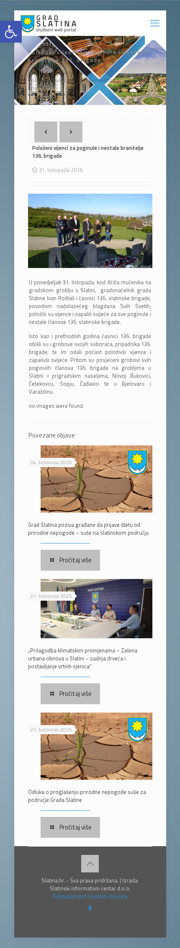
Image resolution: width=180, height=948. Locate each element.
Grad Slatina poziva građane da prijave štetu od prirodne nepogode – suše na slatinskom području (88, 529)
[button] (11, 32)
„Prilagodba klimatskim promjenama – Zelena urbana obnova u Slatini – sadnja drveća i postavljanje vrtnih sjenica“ (82, 658)
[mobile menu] (155, 23)
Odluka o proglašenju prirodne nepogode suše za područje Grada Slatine (87, 796)
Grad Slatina (77, 72)
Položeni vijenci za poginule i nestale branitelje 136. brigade (89, 84)
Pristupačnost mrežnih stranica (90, 896)
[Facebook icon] (90, 908)
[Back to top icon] (90, 863)
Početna (38, 72)
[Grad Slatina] (48, 23)
